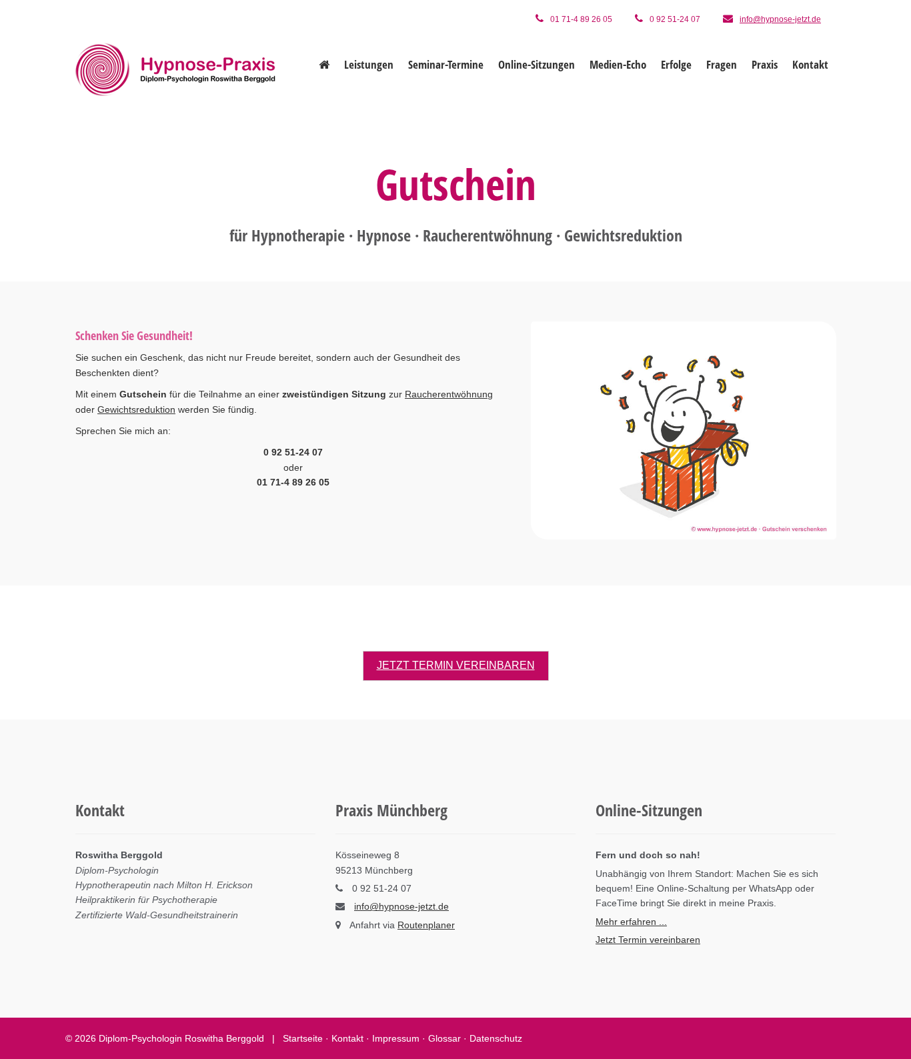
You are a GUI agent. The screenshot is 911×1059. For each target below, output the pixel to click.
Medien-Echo (618, 64)
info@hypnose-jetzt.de (780, 19)
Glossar (444, 1038)
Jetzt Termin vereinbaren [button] (456, 665)
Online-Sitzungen (536, 64)
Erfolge (676, 64)
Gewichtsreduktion (136, 408)
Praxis (765, 64)
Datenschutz (496, 1038)
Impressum (395, 1038)
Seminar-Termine (446, 64)
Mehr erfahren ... (631, 921)
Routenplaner (426, 925)
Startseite (303, 1038)
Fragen (721, 64)
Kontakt (810, 64)
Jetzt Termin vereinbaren (648, 939)
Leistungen (368, 64)
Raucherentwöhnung (449, 394)
